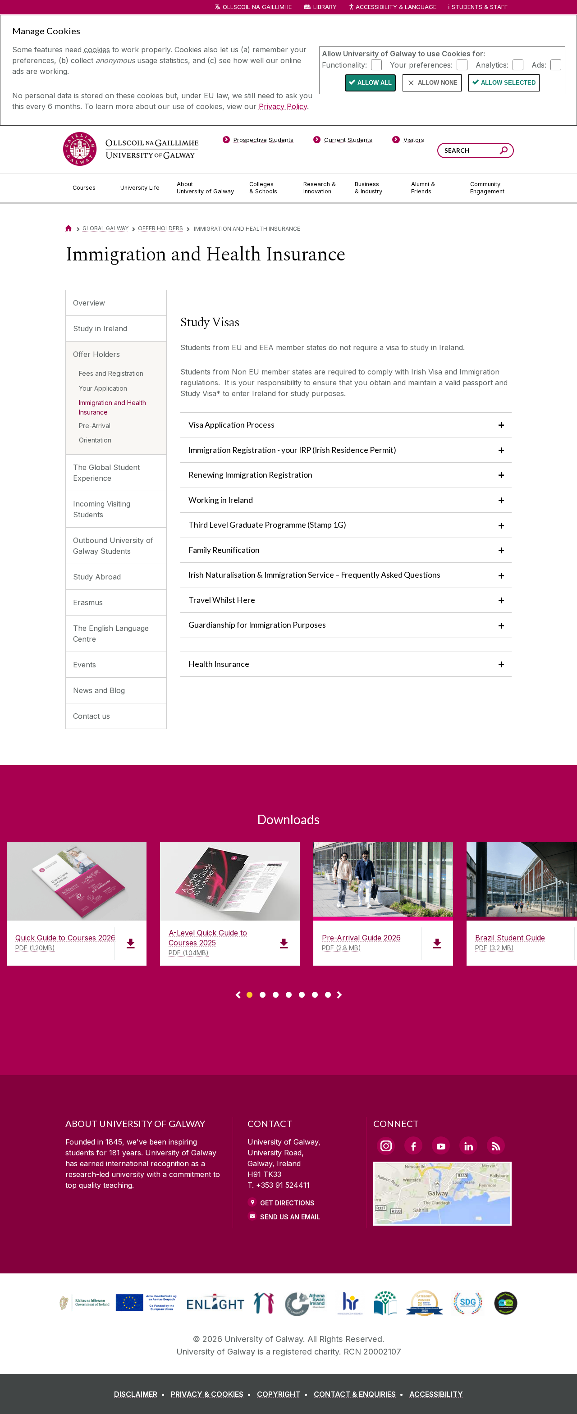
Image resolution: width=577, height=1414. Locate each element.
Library (325, 7)
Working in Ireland (220, 500)
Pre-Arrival (94, 425)
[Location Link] (442, 1220)
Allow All (374, 82)
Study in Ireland (100, 328)
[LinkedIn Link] (468, 1145)
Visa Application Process (231, 424)
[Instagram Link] (386, 1146)
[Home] (68, 228)
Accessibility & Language (396, 7)
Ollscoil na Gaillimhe (257, 7)
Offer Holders (160, 228)
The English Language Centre (111, 633)
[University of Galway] (130, 149)
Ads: (538, 64)
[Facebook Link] (413, 1145)
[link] (117, 1303)
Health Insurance (218, 664)
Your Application (103, 388)
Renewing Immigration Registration (250, 474)
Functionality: (344, 64)
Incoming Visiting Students (101, 509)
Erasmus (88, 602)
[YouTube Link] (441, 1145)
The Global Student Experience (106, 473)
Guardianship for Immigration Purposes (257, 624)
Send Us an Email (290, 1217)
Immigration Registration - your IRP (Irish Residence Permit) (292, 450)
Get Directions (287, 1203)
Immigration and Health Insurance (112, 407)
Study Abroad (97, 576)
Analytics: (492, 64)
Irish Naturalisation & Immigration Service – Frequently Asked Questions (314, 574)
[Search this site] (503, 152)
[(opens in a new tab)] (119, 1310)
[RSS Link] (496, 1145)
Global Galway (105, 228)
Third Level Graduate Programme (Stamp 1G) (267, 524)
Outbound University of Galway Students (113, 546)
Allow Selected (508, 82)
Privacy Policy (283, 106)
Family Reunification (224, 550)
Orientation (95, 440)
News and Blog (99, 690)
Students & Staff (480, 7)
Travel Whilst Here (221, 600)
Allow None (438, 82)
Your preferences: (421, 64)
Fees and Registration (111, 373)
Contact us (91, 716)
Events (84, 664)
